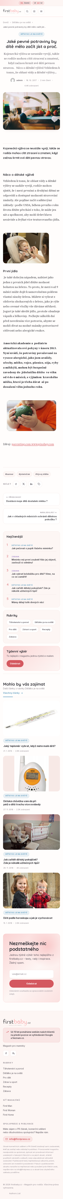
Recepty (46, 629)
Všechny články (11, 693)
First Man (7, 1106)
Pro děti (13, 629)
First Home (8, 1114)
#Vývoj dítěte (41, 474)
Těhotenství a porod (19, 622)
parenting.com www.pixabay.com (33, 444)
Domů (6, 22)
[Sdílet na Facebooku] (16, 484)
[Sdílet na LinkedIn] (31, 484)
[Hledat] (27, 11)
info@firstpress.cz (19, 1139)
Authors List (14, 1193)
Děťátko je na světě (21, 22)
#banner (9, 474)
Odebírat (15, 663)
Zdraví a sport (29, 629)
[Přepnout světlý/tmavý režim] (34, 11)
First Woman (9, 1110)
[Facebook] (6, 1053)
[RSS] (13, 1053)
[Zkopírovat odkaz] (39, 484)
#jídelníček (24, 474)
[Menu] (41, 11)
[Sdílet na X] (24, 484)
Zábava (12, 636)
